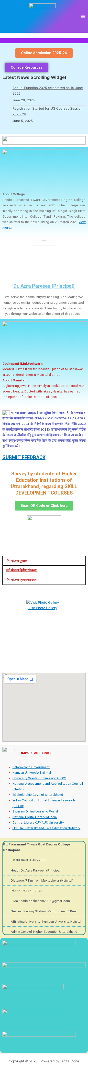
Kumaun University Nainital (31, 772)
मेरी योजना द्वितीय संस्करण (21, 570)
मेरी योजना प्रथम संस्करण (21, 580)
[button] (44, 561)
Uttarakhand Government (31, 767)
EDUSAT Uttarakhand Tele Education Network (46, 828)
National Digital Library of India (34, 817)
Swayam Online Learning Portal (35, 811)
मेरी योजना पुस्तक (16, 561)
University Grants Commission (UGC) (39, 778)
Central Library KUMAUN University (38, 822)
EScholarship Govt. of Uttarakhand (37, 795)
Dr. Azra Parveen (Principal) (44, 286)
